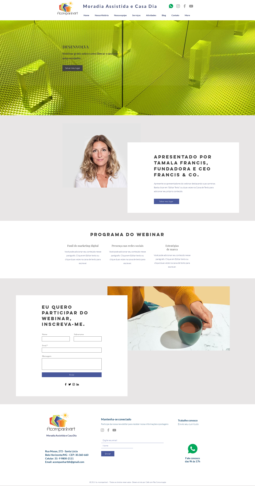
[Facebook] (65, 384)
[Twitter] (69, 384)
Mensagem (46, 356)
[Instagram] (73, 384)
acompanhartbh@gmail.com (68, 461)
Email (44, 345)
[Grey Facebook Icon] (184, 6)
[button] (72, 68)
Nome (44, 334)
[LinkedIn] (77, 384)
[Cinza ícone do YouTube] (191, 6)
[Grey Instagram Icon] (178, 6)
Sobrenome (79, 334)
